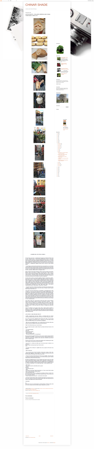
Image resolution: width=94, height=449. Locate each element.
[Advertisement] (39, 428)
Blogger (54, 442)
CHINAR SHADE (36, 4)
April (58, 162)
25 (57, 134)
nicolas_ (48, 442)
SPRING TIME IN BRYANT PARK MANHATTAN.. (62, 156)
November (59, 144)
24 (57, 135)
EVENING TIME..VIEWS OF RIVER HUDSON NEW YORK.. (62, 155)
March (59, 163)
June (58, 150)
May (58, 151)
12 (57, 172)
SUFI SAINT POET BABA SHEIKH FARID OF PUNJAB (65, 69)
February (59, 164)
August (59, 148)
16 (57, 168)
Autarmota (32, 388)
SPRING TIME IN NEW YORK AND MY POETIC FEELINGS (63, 160)
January (59, 165)
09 (57, 176)
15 (57, 169)
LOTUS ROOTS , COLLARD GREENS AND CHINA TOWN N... (63, 153)
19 (57, 141)
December (59, 143)
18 (57, 142)
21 (57, 139)
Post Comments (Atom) (32, 437)
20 (57, 140)
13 (57, 171)
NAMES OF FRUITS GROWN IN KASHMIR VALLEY (64, 64)
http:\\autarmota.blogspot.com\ (35, 390)
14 (57, 170)
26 (57, 133)
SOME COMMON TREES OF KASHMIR (64, 57)
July (58, 149)
